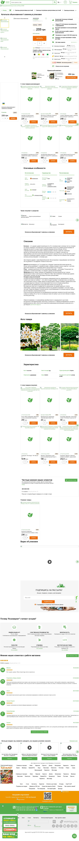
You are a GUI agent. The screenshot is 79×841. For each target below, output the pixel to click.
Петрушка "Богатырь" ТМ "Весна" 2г (29, 456)
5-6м (49, 178)
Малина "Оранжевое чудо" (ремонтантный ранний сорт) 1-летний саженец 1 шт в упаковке (49, 456)
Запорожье (58, 765)
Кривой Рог (32, 768)
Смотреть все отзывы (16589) (39, 732)
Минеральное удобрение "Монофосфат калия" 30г (47, 417)
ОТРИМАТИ (10, 830)
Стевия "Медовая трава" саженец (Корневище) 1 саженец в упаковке (69, 116)
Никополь (53, 768)
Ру (58, 2)
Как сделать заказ (60, 818)
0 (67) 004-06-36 (30, 810)
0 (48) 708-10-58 (20, 810)
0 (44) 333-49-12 (20, 808)
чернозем (69, 193)
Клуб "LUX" (69, 784)
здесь (23, 484)
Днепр (50, 765)
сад (50, 370)
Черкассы (65, 765)
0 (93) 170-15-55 (30, 808)
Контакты (34, 784)
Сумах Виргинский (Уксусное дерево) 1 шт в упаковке (67, 155)
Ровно (67, 768)
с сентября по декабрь (50, 184)
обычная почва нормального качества (70, 188)
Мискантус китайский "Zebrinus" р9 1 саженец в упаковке (49, 116)
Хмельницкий (38, 770)
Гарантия (41, 784)
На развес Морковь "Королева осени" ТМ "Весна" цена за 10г (68, 417)
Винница (24, 768)
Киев (31, 765)
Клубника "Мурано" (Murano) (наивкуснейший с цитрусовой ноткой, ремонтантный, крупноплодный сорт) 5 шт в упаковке (68, 456)
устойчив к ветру (69, 181)
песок (68, 191)
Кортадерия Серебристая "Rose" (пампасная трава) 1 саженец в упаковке (29, 155)
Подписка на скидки (21, 786)
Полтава (61, 768)
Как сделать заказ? (69, 786)
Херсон (73, 765)
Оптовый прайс (51, 788)
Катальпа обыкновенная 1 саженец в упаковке (8, 107)
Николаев (46, 768)
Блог (21, 784)
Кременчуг (52, 776)
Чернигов (46, 770)
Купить (40, 38)
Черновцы (35, 776)
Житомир (54, 770)
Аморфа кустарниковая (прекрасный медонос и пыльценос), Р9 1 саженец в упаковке (28, 116)
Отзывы (61, 784)
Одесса (44, 765)
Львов (18, 768)
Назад (4, 10)
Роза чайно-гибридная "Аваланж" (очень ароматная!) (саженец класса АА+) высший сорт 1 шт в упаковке (30, 417)
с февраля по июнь (51, 186)
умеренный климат (69, 178)
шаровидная (33, 375)
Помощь (60, 786)
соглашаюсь (41, 604)
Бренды (60, 788)
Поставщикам (41, 788)
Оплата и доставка (51, 784)
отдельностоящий (38, 195)
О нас (27, 784)
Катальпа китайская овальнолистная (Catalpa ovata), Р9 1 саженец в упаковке (29, 532)
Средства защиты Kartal (48, 786)
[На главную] (3, 2)
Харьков (37, 765)
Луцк (39, 768)
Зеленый (34, 189)
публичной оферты (35, 304)
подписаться (48, 601)
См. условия (14, 650)
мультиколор (35, 178)
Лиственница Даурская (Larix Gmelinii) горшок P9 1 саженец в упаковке (49, 155)
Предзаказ (32, 788)
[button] (72, 62)
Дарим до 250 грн (34, 786)
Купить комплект (71, 77)
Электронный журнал (47, 818)
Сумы (73, 768)
